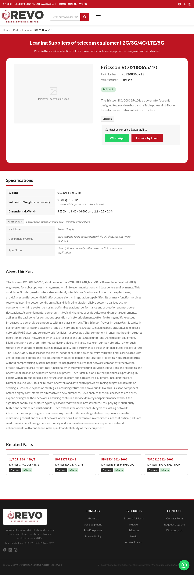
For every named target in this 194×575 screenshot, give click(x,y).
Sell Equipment (93, 524)
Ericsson (107, 118)
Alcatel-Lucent (134, 542)
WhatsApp (117, 138)
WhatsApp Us (174, 530)
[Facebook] (179, 4)
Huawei (133, 524)
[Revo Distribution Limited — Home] (22, 16)
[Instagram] (189, 4)
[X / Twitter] (184, 4)
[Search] (84, 17)
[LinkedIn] (10, 550)
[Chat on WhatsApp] (184, 565)
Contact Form (174, 518)
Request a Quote (174, 524)
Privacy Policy (93, 536)
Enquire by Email (147, 138)
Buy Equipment (93, 530)
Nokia (133, 536)
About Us (93, 518)
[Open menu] (98, 17)
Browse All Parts (134, 518)
